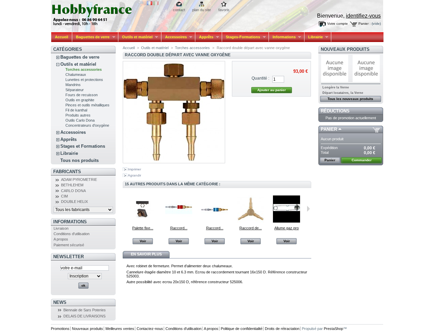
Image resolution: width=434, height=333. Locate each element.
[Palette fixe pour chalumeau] (142, 221)
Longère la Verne (335, 87)
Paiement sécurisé (69, 245)
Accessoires (174, 37)
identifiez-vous (363, 16)
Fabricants (67, 171)
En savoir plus (146, 254)
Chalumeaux (75, 74)
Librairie (313, 37)
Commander (362, 160)
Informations (282, 37)
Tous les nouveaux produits (350, 99)
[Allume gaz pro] (286, 221)
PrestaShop (333, 329)
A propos (61, 239)
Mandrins (73, 85)
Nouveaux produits (345, 49)
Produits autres (78, 115)
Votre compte (337, 23)
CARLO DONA (73, 191)
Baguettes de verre (91, 37)
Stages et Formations (82, 146)
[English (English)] (143, 4)
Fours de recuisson (81, 95)
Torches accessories (83, 69)
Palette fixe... (142, 228)
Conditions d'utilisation (72, 234)
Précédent (124, 209)
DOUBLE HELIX (74, 202)
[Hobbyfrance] (95, 13)
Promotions (60, 329)
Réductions (335, 110)
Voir (143, 241)
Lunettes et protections (84, 80)
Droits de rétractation (282, 329)
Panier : (364, 23)
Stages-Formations (241, 37)
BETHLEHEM (72, 185)
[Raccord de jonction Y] (250, 221)
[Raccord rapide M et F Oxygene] (214, 221)
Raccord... (179, 228)
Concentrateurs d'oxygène (87, 125)
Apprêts (204, 37)
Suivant (308, 209)
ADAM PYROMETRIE (79, 180)
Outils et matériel (135, 37)
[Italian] (156, 4)
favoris (224, 10)
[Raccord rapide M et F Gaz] (178, 221)
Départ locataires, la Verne (342, 93)
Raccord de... (250, 228)
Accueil (61, 37)
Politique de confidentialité (241, 329)
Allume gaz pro (286, 228)
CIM (64, 196)
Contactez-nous (150, 329)
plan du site (201, 10)
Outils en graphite (79, 100)
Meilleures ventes (119, 329)
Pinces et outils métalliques (87, 105)
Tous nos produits (79, 160)
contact (179, 10)
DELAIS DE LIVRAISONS (84, 316)
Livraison (61, 228)
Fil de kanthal (76, 110)
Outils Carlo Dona (80, 120)
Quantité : (260, 78)
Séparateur (74, 90)
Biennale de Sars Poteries (84, 310)
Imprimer (134, 169)
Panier (329, 129)
